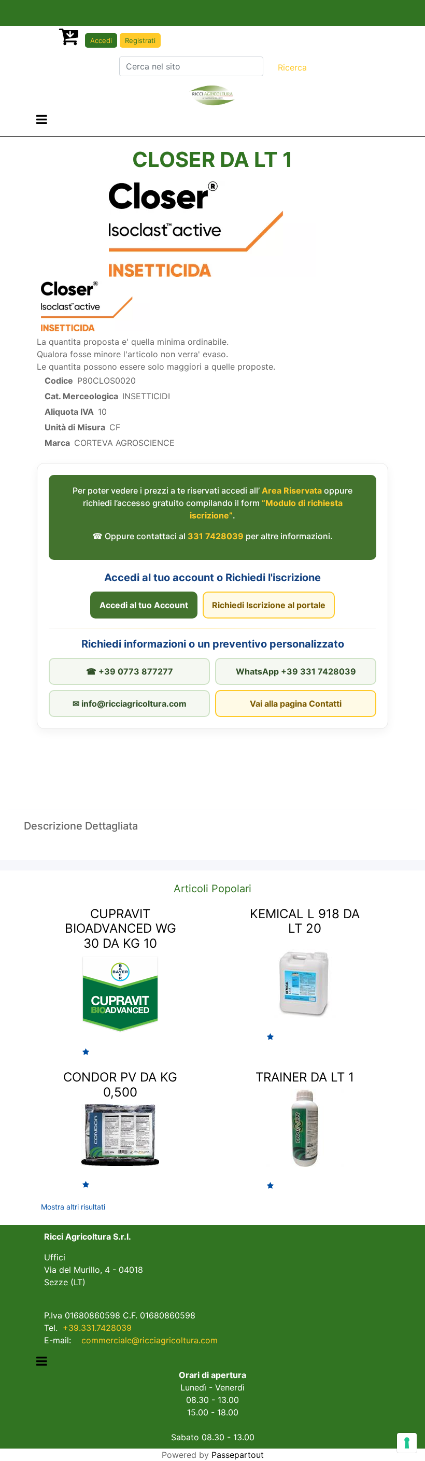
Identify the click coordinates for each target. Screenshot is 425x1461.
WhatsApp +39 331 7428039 (296, 671)
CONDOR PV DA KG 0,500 (120, 1085)
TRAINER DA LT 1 (305, 1077)
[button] (292, 67)
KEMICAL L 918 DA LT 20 (305, 921)
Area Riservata (292, 490)
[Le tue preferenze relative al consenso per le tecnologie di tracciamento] (407, 1443)
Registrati (140, 40)
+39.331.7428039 (97, 1328)
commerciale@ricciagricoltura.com (149, 1340)
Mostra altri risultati (73, 1206)
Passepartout (237, 1455)
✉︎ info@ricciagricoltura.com (130, 703)
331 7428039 (216, 536)
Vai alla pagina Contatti (296, 703)
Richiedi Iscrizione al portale (268, 605)
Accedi (101, 40)
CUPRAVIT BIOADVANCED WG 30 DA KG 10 (120, 928)
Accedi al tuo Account (144, 605)
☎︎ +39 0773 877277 (129, 671)
